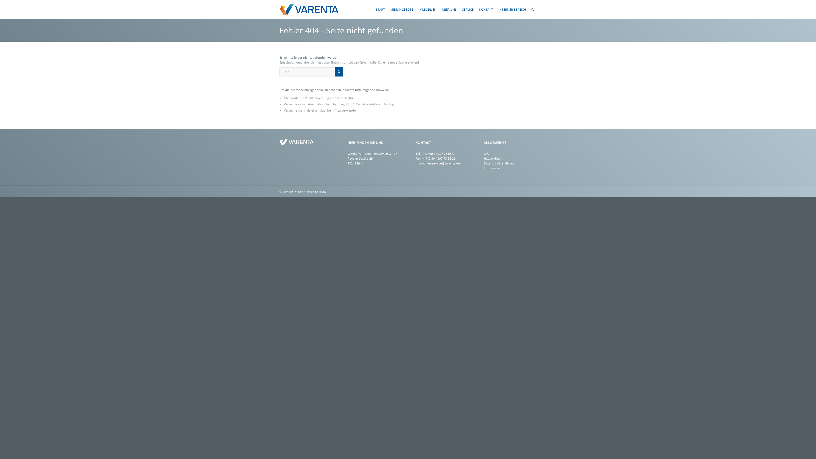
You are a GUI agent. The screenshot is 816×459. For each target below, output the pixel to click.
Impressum (492, 168)
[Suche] (533, 9)
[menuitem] (380, 9)
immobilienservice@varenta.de (438, 163)
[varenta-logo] (310, 9)
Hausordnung (493, 158)
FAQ (487, 154)
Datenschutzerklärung (500, 163)
